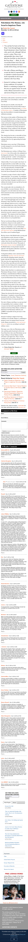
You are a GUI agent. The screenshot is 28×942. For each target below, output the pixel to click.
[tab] (7, 802)
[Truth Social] (2, 34)
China (5, 856)
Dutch (4, 38)
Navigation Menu (6, 18)
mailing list (22, 407)
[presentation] (7, 803)
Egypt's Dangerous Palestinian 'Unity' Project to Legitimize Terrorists (14, 381)
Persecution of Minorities (9, 866)
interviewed (4, 153)
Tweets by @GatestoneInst (10, 903)
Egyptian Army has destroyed (16, 255)
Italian (4, 40)
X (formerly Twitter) (13, 348)
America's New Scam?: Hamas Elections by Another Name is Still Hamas (15, 387)
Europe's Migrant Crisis (9, 862)
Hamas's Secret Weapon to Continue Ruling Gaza (14, 401)
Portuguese (5, 42)
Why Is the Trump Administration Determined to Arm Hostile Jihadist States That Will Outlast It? (14, 835)
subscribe (21, 405)
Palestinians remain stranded (8, 245)
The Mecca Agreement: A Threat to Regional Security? (13, 398)
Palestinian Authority (20, 375)
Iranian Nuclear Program (9, 859)
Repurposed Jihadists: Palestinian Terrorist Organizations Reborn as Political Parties (13, 393)
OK (14, 939)
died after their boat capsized (13, 229)
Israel (12, 375)
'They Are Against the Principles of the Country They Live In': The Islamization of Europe (13, 813)
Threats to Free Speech (9, 869)
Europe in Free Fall (9, 806)
